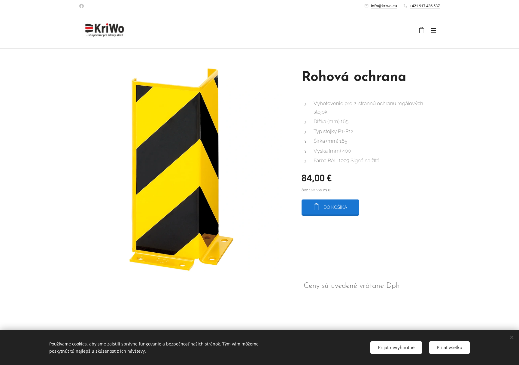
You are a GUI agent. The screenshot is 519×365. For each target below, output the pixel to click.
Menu (435, 30)
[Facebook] (81, 6)
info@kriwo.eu (384, 5)
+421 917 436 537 (425, 5)
